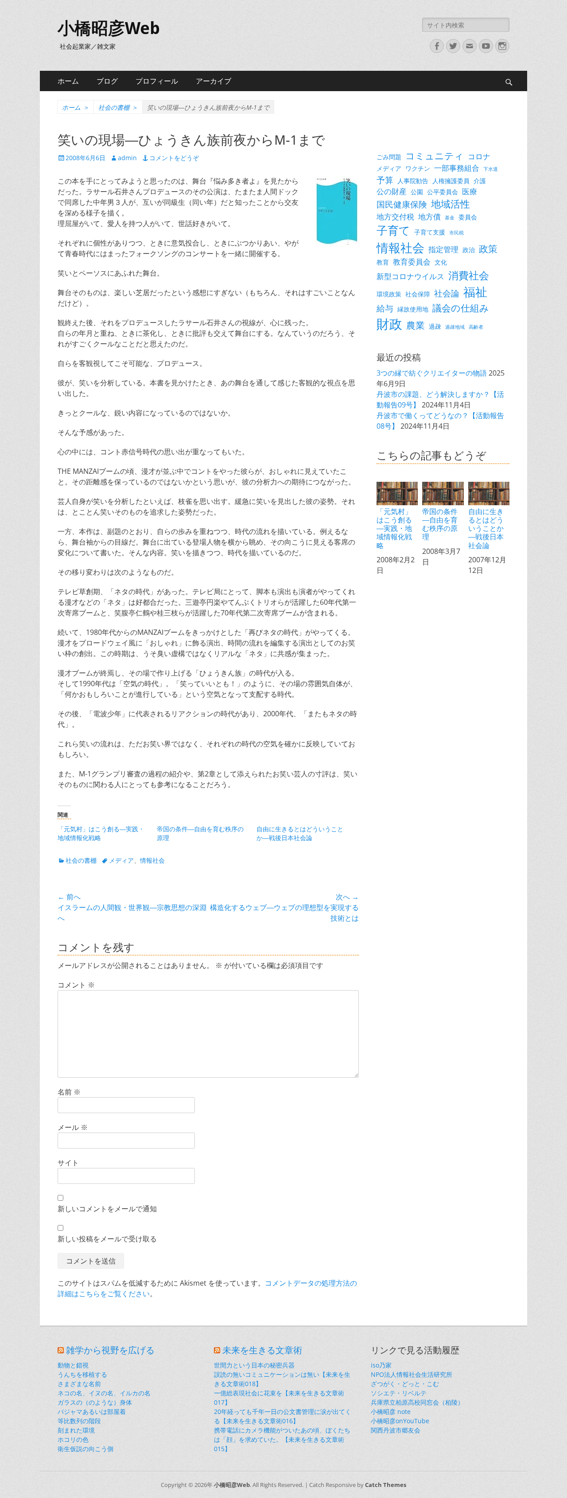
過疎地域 (455, 327)
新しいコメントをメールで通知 (107, 1209)
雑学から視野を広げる (110, 1350)
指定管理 (443, 249)
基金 (449, 218)
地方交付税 (395, 216)
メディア (121, 860)
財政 (389, 324)
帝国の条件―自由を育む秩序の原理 (440, 524)
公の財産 (392, 191)
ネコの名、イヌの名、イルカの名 (104, 1393)
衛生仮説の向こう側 (85, 1448)
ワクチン (417, 168)
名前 (69, 1092)
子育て (393, 230)
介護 (480, 181)
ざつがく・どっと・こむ (405, 1383)
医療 (469, 191)
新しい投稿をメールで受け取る (107, 1239)
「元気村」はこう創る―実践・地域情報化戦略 (394, 528)
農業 (415, 325)
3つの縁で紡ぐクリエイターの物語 (432, 373)
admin (127, 158)
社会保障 (417, 294)
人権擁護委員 (451, 181)
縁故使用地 (412, 309)
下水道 (490, 169)
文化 (441, 262)
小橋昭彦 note (391, 1411)
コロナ (479, 156)
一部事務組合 (456, 168)
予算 (385, 179)
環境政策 (389, 294)
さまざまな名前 (79, 1383)
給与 (385, 308)
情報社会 (152, 860)
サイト (68, 1163)
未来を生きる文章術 (262, 1350)
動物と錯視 (73, 1365)
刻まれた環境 (76, 1430)
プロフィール (157, 81)
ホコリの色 (73, 1439)
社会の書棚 (118, 107)
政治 (468, 250)
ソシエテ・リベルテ (399, 1393)
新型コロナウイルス (410, 276)
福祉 (475, 292)
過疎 (435, 326)
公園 (417, 192)
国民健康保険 (402, 204)
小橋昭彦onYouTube (400, 1421)
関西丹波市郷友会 (395, 1430)
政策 (488, 248)
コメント (76, 985)
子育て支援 (429, 232)
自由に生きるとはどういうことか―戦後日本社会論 (299, 833)
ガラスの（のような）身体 (95, 1402)
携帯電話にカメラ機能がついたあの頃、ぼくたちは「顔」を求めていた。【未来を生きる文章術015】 (282, 1439)
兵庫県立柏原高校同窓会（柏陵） (417, 1402)
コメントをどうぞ (174, 158)
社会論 (446, 293)
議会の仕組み (460, 308)
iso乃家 (381, 1365)
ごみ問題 (389, 157)
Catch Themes (385, 1485)
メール (73, 1127)
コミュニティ (434, 156)
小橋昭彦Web (109, 28)
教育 (383, 262)
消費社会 (468, 275)
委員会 (467, 217)
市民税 (456, 233)
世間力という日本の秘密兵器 (254, 1365)
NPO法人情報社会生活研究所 (411, 1374)
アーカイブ (213, 81)
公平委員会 (442, 192)
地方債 (429, 216)
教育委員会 (412, 262)
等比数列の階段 (79, 1421)
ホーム (68, 81)
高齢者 (476, 327)
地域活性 (450, 203)
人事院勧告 (412, 181)
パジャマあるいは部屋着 (92, 1411)
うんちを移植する (82, 1374)
